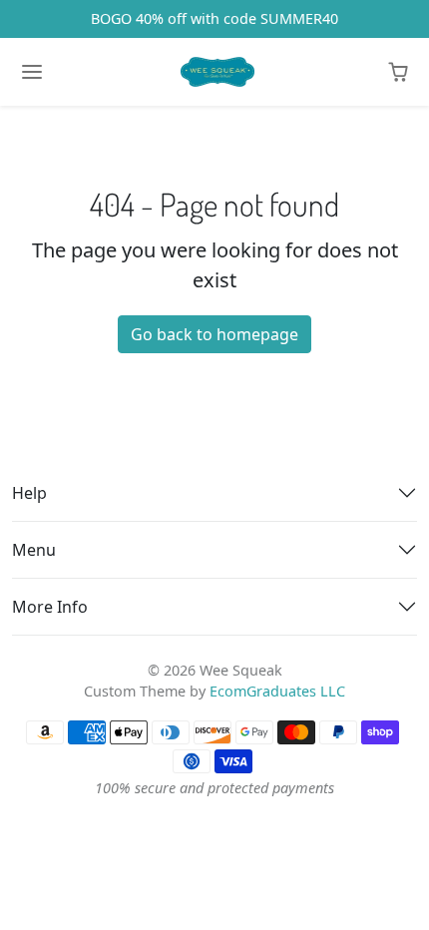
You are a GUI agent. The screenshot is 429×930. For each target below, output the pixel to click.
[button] (398, 72)
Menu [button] (34, 550)
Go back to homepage (214, 334)
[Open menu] (32, 72)
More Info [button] (50, 607)
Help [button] (29, 493)
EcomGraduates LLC (277, 691)
